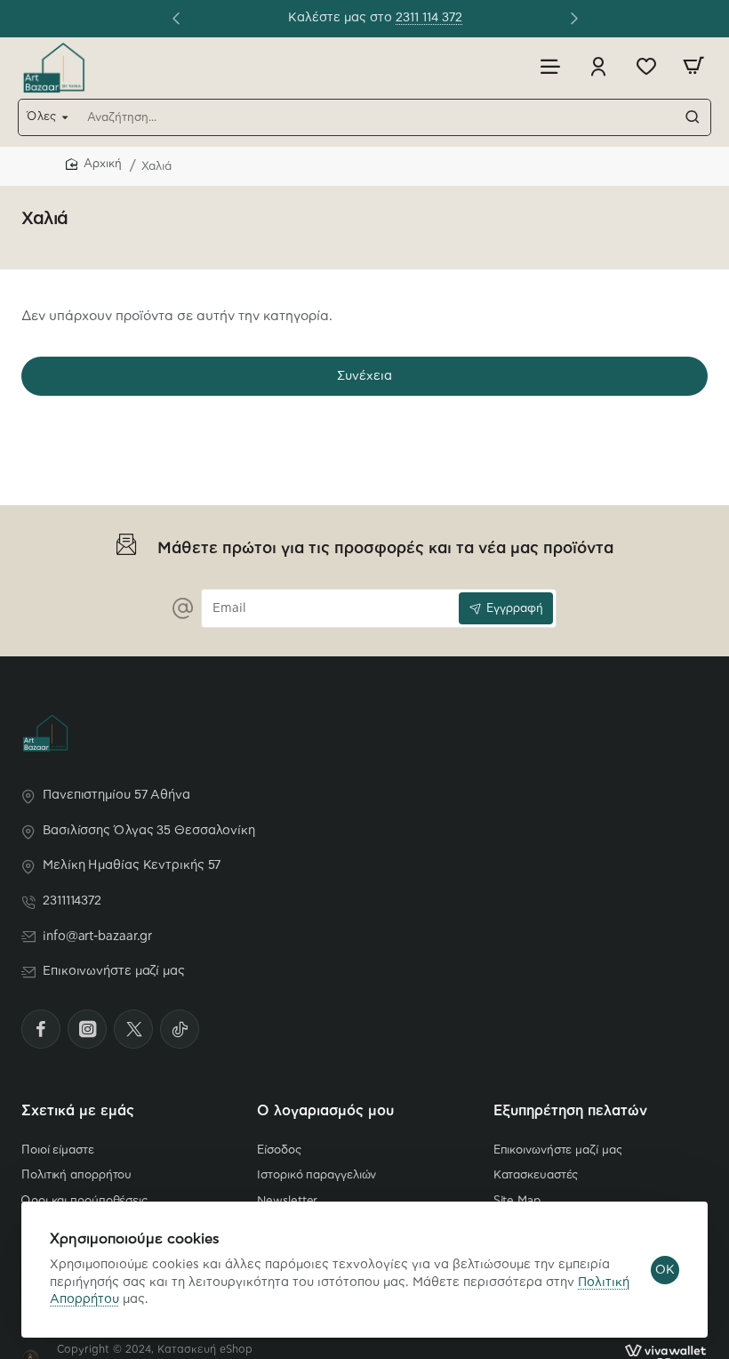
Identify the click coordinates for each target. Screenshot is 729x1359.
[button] (176, 18)
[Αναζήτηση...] (692, 117)
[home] (94, 165)
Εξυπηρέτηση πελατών (570, 1111)
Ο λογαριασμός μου (325, 1111)
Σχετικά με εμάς (77, 1111)
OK (665, 1270)
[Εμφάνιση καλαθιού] (693, 66)
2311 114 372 (75, 18)
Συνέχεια (364, 376)
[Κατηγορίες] (550, 66)
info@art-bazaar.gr (482, 18)
